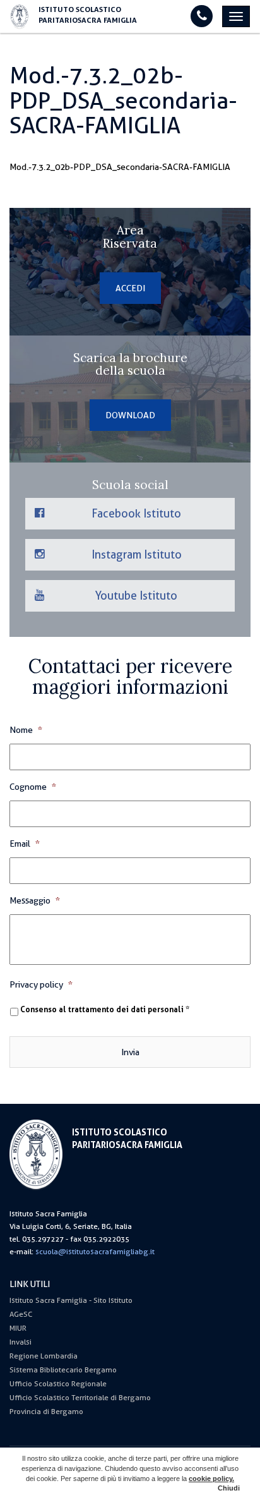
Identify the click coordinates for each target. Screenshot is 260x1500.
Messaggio (34, 900)
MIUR (18, 1328)
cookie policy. (211, 1478)
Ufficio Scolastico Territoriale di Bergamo (80, 1397)
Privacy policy (41, 984)
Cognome (32, 787)
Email (24, 843)
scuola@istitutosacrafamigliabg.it (95, 1251)
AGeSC (20, 1314)
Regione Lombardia (43, 1356)
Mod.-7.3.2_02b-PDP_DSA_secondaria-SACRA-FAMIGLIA (119, 167)
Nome (25, 730)
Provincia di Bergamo (46, 1411)
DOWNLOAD (130, 415)
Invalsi (20, 1342)
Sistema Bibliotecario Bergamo (63, 1369)
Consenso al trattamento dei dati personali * (104, 1009)
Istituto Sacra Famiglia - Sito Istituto (71, 1300)
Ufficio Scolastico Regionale (58, 1383)
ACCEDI (130, 288)
